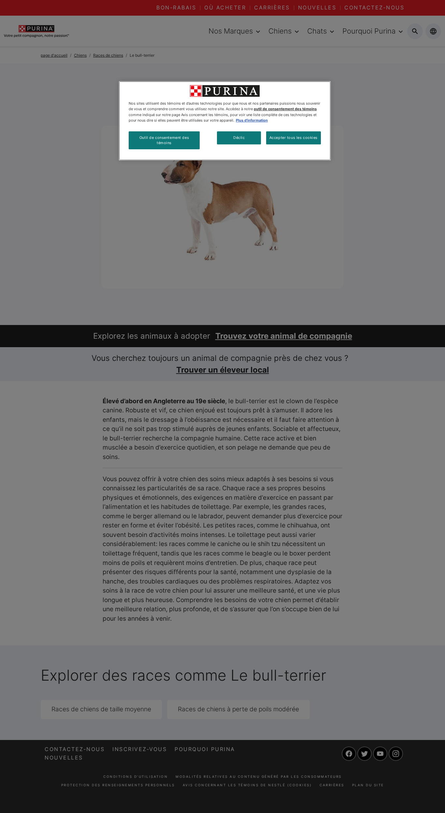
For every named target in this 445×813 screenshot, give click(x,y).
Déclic (239, 137)
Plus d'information (252, 120)
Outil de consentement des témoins (164, 140)
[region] (225, 120)
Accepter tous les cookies (293, 137)
